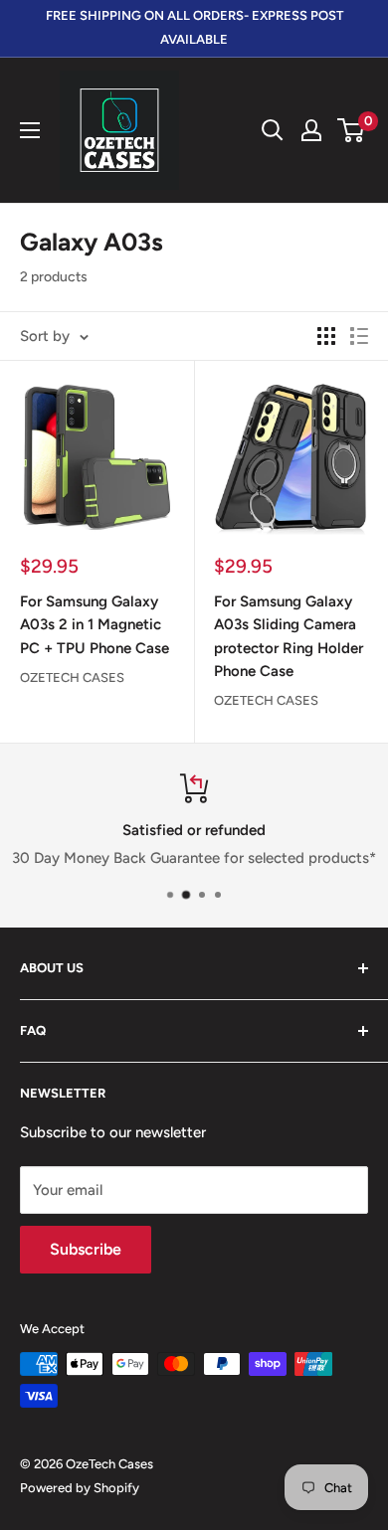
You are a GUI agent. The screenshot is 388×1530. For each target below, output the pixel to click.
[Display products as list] (359, 336)
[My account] (311, 130)
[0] (351, 130)
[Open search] (273, 130)
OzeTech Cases (72, 677)
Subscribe (85, 1249)
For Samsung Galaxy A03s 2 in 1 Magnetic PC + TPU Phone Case (94, 625)
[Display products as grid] (326, 336)
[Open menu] (30, 130)
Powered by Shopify (79, 1487)
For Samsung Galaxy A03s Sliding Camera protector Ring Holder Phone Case (288, 636)
